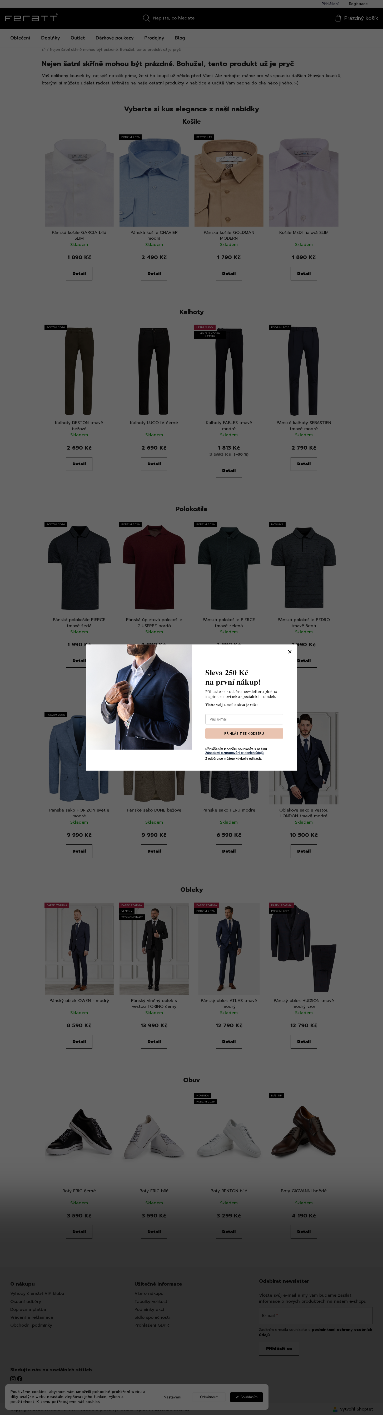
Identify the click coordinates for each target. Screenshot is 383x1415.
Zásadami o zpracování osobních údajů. (234, 753)
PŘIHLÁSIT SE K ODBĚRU (244, 733)
